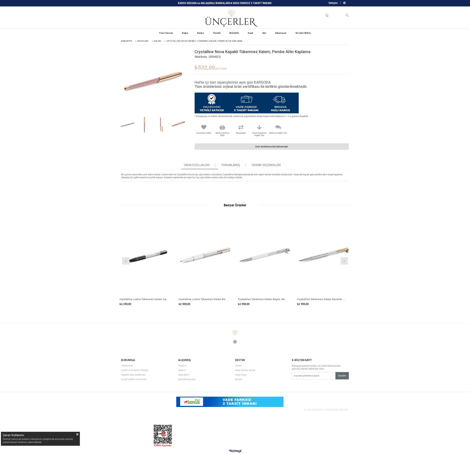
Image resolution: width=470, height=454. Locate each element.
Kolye (200, 33)
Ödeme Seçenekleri (266, 165)
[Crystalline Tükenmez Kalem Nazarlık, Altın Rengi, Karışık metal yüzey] (324, 255)
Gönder (342, 375)
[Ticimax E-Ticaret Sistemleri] (235, 451)
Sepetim (182, 370)
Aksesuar (281, 33)
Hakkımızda (127, 366)
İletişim (333, 3)
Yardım (238, 366)
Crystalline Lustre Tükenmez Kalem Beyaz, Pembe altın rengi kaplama (203, 299)
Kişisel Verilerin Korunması (134, 379)
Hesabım (182, 366)
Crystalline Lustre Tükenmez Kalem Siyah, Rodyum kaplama (144, 299)
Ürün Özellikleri (196, 165)
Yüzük (216, 33)
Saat (250, 33)
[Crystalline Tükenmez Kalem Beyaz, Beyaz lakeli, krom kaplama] (265, 255)
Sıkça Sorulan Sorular (245, 370)
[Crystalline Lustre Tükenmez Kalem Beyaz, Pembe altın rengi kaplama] (205, 255)
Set (264, 33)
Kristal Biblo (303, 33)
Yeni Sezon (166, 33)
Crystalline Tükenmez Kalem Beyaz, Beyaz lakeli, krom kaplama (262, 299)
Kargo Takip (240, 375)
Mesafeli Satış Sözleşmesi (133, 375)
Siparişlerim (183, 375)
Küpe (185, 33)
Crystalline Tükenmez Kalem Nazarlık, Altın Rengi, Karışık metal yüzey (321, 299)
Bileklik (234, 33)
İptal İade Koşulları (187, 379)
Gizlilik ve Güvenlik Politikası (135, 370)
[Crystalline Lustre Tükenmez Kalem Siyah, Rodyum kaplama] (146, 255)
